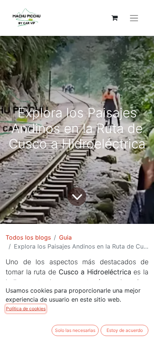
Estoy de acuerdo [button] (125, 330)
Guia (65, 237)
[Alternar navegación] (134, 18)
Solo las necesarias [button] (75, 330)
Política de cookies (26, 308)
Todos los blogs (28, 237)
